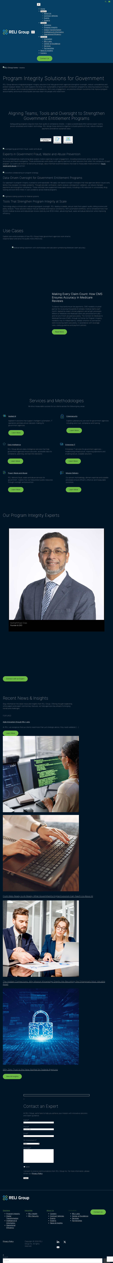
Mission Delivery (72, 473)
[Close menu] (38, 4)
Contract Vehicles (57, 1216)
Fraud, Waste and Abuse (17, 473)
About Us (50, 1211)
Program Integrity (13, 1214)
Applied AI (12, 416)
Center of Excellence (80, 1216)
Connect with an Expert (15, 679)
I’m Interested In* (29, 1140)
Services (75, 1218)
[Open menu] (33, 32)
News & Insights (56, 1223)
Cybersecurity (71, 416)
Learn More (16, 433)
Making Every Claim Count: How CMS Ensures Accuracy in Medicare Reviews (77, 297)
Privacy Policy (37, 1174)
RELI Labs (76, 1214)
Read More (59, 332)
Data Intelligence (14, 445)
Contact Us (44, 58)
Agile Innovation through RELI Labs (16, 722)
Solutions (22, 67)
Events (52, 1218)
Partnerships (77, 1221)
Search (5, 1257)
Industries (28, 1211)
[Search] (106, 1260)
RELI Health (32, 1214)
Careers (53, 1214)
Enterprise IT (70, 445)
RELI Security (33, 1216)
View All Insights (12, 1076)
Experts (53, 1221)
